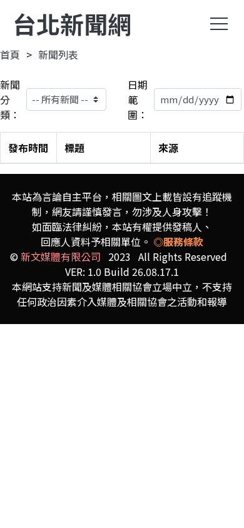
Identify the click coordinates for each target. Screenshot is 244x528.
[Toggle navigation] (219, 23)
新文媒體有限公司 (61, 256)
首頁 (10, 54)
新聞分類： (10, 99)
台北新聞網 (72, 23)
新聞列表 (58, 54)
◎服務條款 (178, 241)
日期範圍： (138, 99)
